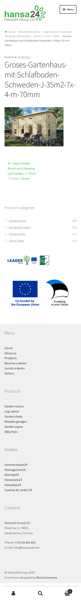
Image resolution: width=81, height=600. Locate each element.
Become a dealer (16, 363)
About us (10, 353)
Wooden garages (16, 421)
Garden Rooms (17, 220)
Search (40, 593)
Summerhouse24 (16, 465)
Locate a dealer (15, 368)
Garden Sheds (17, 234)
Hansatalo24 (13, 480)
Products (11, 358)
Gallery (9, 373)
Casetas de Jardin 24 (18, 490)
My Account (13, 593)
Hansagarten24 (15, 470)
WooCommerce (46, 577)
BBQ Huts (11, 432)
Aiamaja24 (11, 475)
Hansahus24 (13, 485)
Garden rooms (14, 406)
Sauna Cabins (16, 240)
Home (11, 32)
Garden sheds (13, 416)
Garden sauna (14, 427)
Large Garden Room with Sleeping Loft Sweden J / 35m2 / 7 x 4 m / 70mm (22, 170)
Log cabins (12, 411)
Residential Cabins (29, 32)
